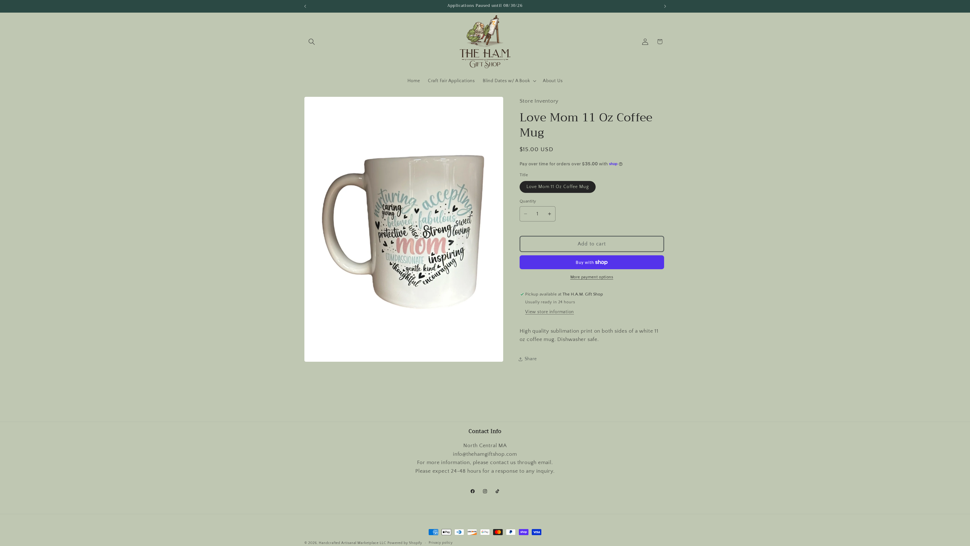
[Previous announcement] (305, 6)
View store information (549, 311)
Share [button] (531, 358)
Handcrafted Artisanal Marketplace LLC (352, 543)
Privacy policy (441, 543)
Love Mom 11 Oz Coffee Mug (557, 186)
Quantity (528, 201)
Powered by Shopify (404, 543)
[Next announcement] (665, 6)
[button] (311, 41)
